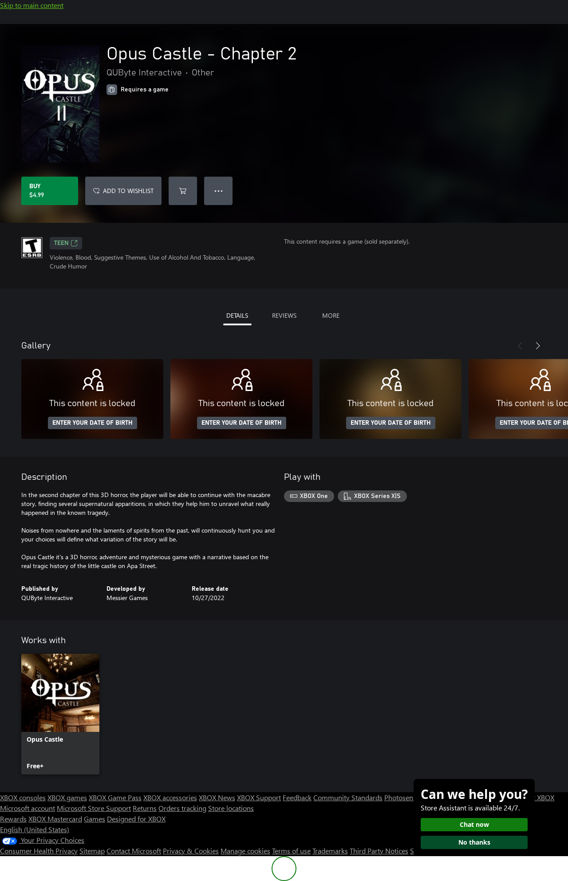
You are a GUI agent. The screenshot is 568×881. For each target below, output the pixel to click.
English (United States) (34, 829)
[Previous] (520, 346)
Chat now (474, 824)
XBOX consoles (23, 797)
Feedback (297, 797)
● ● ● (218, 190)
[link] (60, 714)
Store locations (231, 808)
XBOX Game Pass (115, 797)
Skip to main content (31, 5)
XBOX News (217, 797)
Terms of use (291, 850)
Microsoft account (27, 808)
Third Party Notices (379, 850)
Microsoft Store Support (94, 808)
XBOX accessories (170, 797)
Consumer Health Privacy (39, 850)
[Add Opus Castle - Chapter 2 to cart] (183, 191)
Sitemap (92, 850)
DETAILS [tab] (237, 315)
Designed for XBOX (136, 818)
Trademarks (330, 850)
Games (94, 818)
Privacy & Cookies (191, 850)
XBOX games (67, 797)
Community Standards (348, 797)
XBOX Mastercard (55, 818)
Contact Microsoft (133, 850)
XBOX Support (259, 797)
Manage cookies (245, 850)
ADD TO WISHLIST (128, 190)
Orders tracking (182, 808)
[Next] (538, 346)
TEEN (61, 243)
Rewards (13, 818)
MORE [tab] (330, 315)
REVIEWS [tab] (284, 315)
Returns (145, 808)
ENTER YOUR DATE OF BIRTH (92, 423)
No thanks (474, 842)
